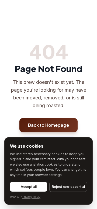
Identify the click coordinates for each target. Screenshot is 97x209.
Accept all (29, 187)
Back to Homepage (48, 125)
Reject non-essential (68, 187)
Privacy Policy (31, 197)
